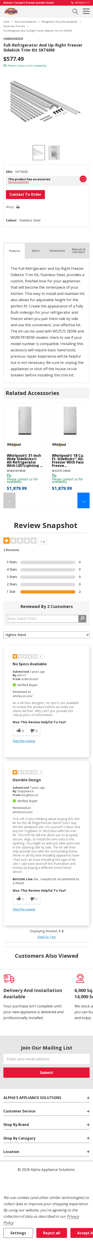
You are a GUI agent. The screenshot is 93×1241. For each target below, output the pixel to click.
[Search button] (75, 11)
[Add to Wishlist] (83, 179)
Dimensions (57, 251)
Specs (35, 251)
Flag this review (24, 741)
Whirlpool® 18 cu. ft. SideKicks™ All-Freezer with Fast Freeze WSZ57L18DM (68, 460)
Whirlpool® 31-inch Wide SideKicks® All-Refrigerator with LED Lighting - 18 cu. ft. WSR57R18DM (24, 460)
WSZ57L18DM (61, 471)
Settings (18, 1232)
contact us (22, 65)
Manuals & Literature (78, 250)
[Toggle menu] (86, 11)
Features (14, 251)
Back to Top (46, 937)
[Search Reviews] (82, 619)
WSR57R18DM (16, 471)
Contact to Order (25, 194)
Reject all (51, 1232)
